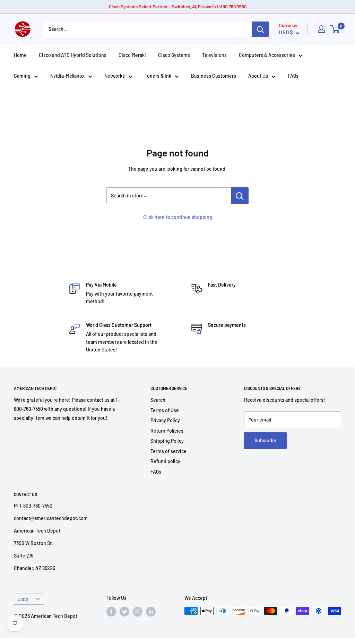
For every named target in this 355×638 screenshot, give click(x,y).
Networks (114, 76)
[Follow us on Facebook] (111, 611)
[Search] (260, 29)
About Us (258, 76)
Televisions (214, 55)
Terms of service (168, 451)
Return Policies (166, 431)
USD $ (23, 599)
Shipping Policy (167, 441)
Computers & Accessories (267, 55)
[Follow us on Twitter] (124, 611)
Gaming (22, 76)
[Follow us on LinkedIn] (151, 611)
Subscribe (265, 440)
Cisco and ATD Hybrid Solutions (72, 55)
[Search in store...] (240, 195)
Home (20, 55)
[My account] (321, 29)
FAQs (293, 76)
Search (157, 400)
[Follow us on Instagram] (137, 611)
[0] (335, 29)
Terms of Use (164, 410)
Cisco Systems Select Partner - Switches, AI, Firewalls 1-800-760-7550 (177, 6)
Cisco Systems (174, 55)
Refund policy (165, 461)
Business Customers (213, 76)
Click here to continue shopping (177, 217)
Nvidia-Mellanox (67, 76)
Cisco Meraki (132, 55)
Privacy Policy (165, 420)
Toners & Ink (158, 76)
